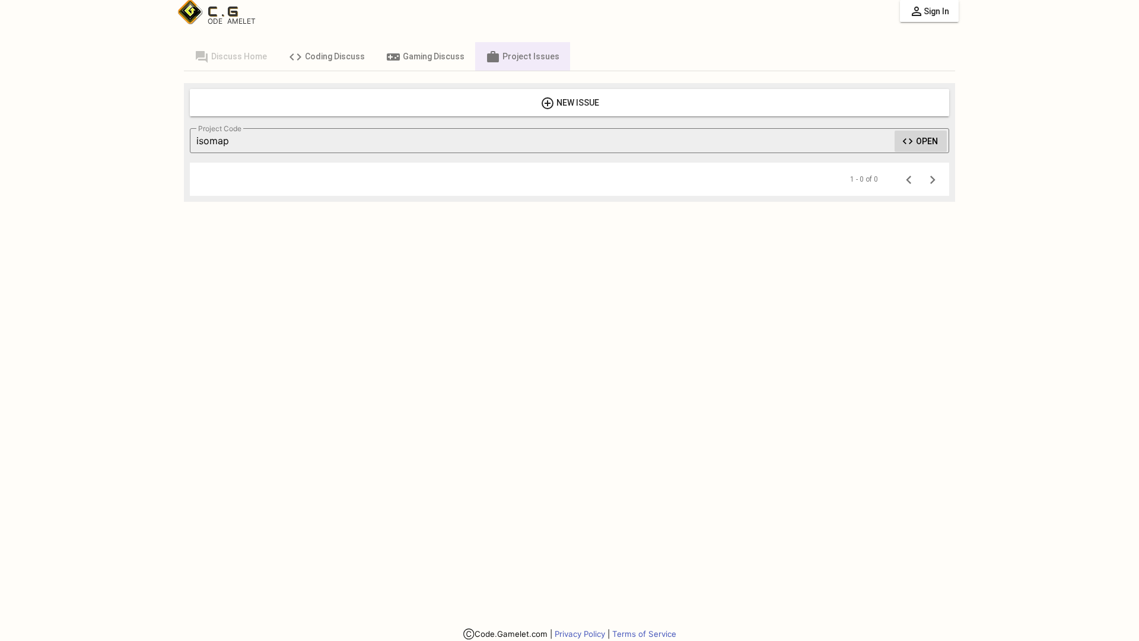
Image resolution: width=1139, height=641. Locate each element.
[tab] (231, 56)
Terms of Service (644, 634)
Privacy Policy (580, 634)
